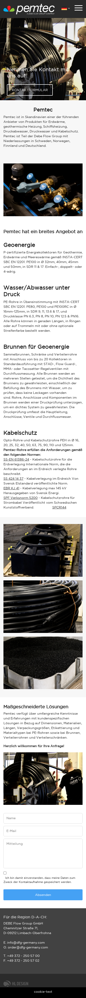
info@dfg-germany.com (26, 942)
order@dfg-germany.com (28, 947)
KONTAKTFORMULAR (30, 90)
